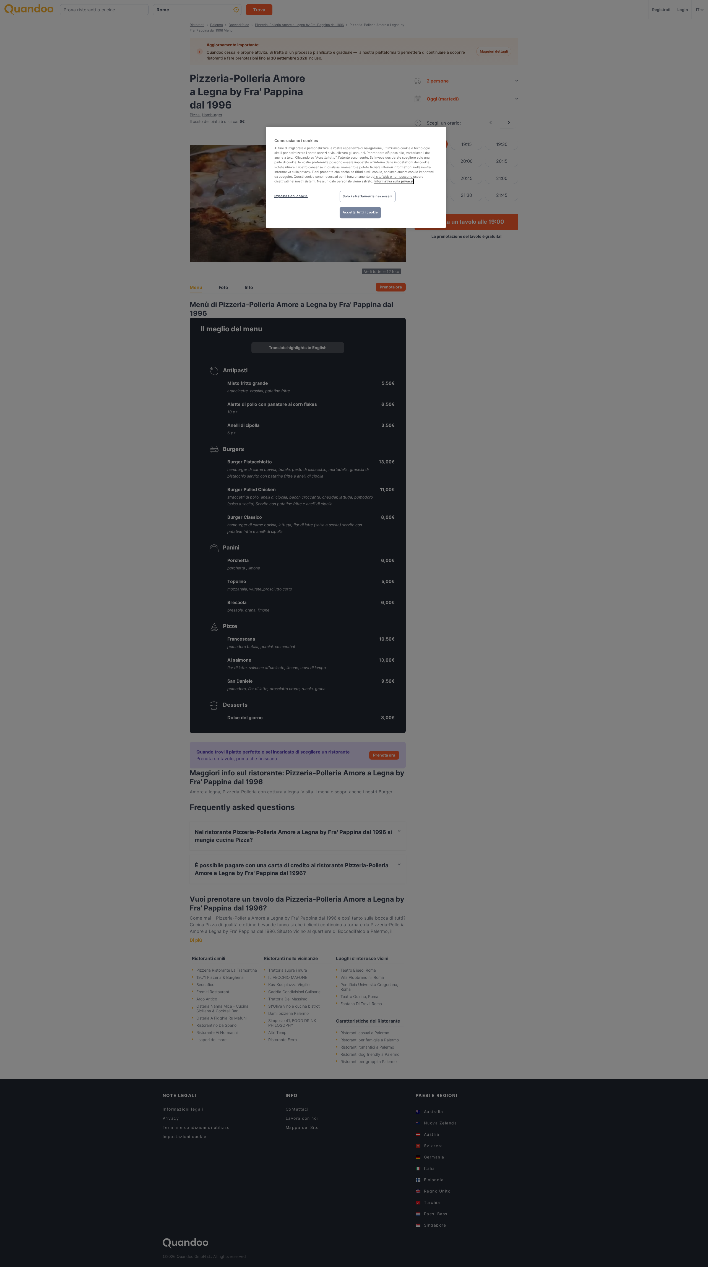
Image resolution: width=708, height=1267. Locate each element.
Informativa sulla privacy (393, 181)
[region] (356, 177)
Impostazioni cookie (291, 196)
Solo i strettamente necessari (367, 196)
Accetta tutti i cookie (360, 212)
